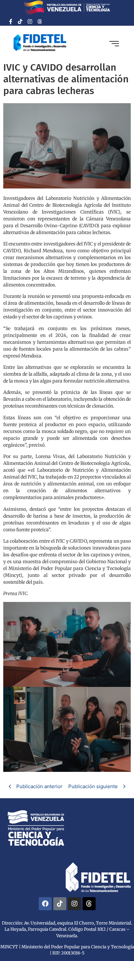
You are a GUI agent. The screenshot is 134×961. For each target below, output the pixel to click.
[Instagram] (30, 21)
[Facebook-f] (11, 21)
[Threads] (39, 21)
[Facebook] (45, 903)
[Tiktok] (20, 21)
